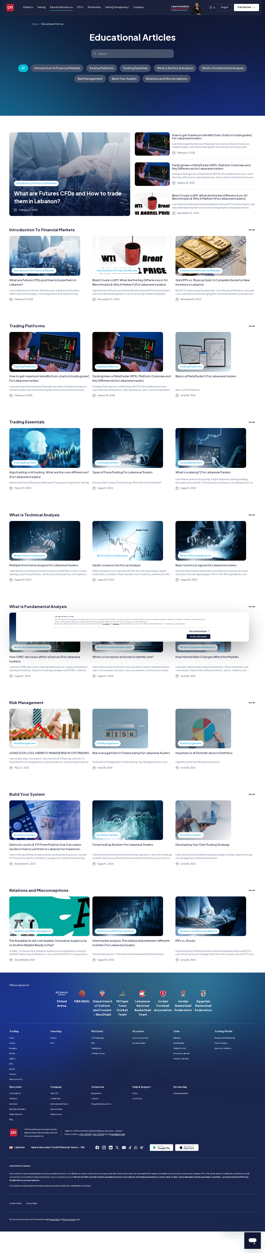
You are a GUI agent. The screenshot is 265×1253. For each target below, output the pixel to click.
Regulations (96, 1093)
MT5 (92, 1043)
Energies (13, 1048)
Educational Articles (52, 24)
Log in (224, 7)
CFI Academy (15, 1093)
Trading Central (179, 1048)
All (23, 68)
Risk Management (90, 78)
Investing (55, 1031)
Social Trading (178, 1043)
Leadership (55, 1098)
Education (15, 1086)
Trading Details (223, 1031)
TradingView (96, 1048)
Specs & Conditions (223, 1048)
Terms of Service (69, 1219)
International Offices (59, 1104)
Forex (11, 1038)
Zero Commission (140, 1038)
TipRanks (177, 1038)
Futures (12, 1074)
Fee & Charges (221, 1043)
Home (34, 24)
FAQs (135, 1093)
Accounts (138, 1031)
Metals (12, 1053)
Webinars (13, 1098)
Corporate (97, 1086)
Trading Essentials (135, 68)
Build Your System (124, 78)
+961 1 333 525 (85, 1134)
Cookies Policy (15, 1203)
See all (251, 229)
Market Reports (16, 1114)
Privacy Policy (31, 1203)
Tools (176, 1031)
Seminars (13, 1104)
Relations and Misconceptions (166, 78)
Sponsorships (56, 1109)
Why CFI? (54, 1093)
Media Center (56, 1114)
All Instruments (16, 1079)
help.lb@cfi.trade (118, 1134)
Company (56, 1086)
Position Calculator (181, 1058)
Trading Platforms (101, 68)
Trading (14, 1031)
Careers (95, 1098)
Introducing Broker (180, 1093)
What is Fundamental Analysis (223, 68)
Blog (11, 1119)
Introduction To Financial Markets (57, 68)
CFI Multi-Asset (98, 1053)
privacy (116, 624)
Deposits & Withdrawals (225, 1038)
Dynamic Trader (138, 1043)
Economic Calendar (181, 1053)
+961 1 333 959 (98, 1134)
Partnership (94, 7)
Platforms (97, 1031)
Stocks (12, 1043)
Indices (12, 1058)
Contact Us (137, 1098)
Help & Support (141, 1086)
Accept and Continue (198, 636)
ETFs (11, 1063)
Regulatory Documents (101, 1104)
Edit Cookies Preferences (198, 631)
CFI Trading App (97, 1038)
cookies (106, 624)
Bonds (12, 1069)
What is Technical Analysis (175, 68)
